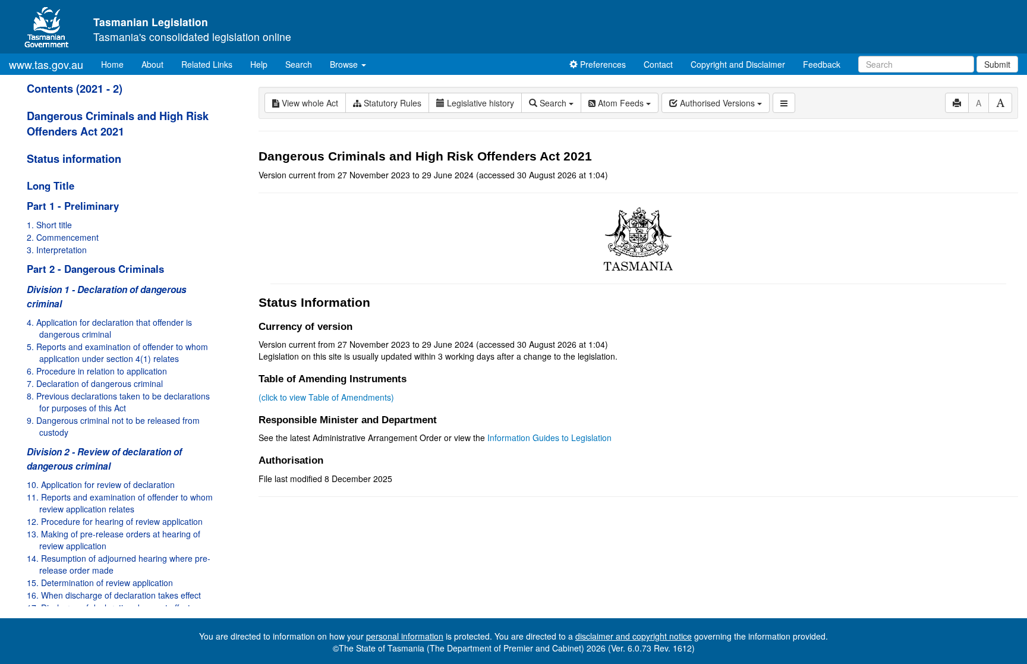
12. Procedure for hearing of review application (115, 521)
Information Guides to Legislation (549, 437)
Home (117, 64)
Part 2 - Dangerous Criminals (95, 269)
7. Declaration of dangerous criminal (95, 383)
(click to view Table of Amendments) (326, 397)
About (152, 64)
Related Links (206, 64)
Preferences (602, 64)
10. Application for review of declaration (101, 484)
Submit (997, 64)
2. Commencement (63, 237)
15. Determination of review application (100, 583)
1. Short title (49, 225)
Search (298, 64)
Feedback (821, 64)
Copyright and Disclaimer (738, 64)
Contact (658, 64)
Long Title (50, 185)
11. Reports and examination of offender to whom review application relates (120, 503)
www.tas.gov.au (46, 64)
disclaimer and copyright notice (633, 636)
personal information (404, 636)
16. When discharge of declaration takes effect (114, 595)
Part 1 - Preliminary (73, 206)
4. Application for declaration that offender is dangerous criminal (109, 328)
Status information (74, 158)
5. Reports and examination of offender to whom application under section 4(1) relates (117, 352)
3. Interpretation (57, 250)
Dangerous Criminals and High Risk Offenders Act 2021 (118, 123)
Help (258, 64)
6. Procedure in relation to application (97, 371)
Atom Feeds (621, 103)
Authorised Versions (717, 103)
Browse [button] (345, 64)
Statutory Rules (391, 103)
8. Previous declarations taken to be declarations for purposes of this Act (118, 402)
